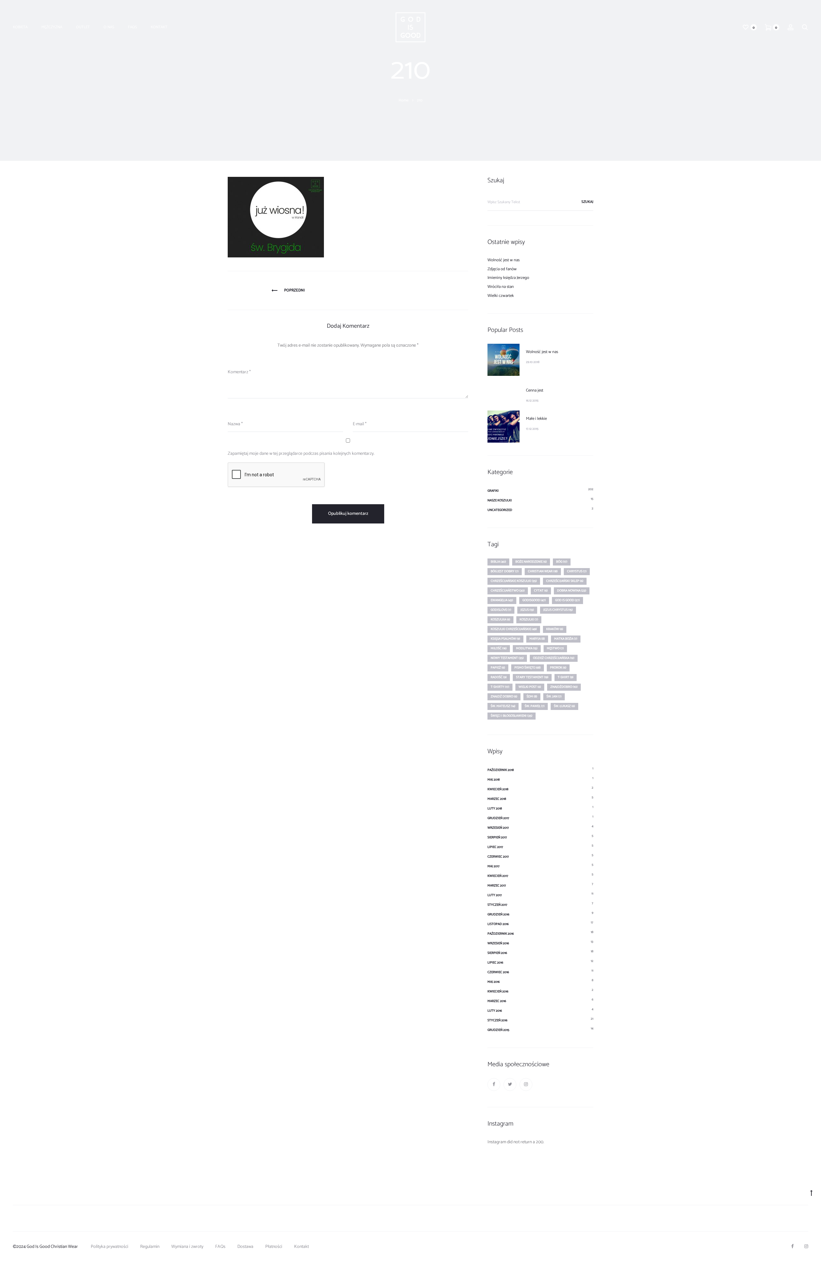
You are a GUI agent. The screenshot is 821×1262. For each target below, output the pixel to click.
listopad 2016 (498, 924)
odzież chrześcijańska (553, 658)
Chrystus (577, 571)
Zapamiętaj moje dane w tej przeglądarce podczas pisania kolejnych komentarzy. (301, 453)
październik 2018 (500, 770)
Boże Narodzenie (531, 561)
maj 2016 (493, 981)
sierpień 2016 (497, 952)
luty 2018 (494, 808)
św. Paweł (535, 706)
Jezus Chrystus (558, 609)
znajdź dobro (504, 696)
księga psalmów (505, 638)
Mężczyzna (51, 27)
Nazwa (235, 424)
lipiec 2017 (495, 847)
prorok (558, 667)
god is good (567, 600)
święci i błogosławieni (511, 715)
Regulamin (149, 1246)
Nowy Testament (507, 658)
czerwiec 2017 (498, 856)
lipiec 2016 (495, 962)
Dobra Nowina (571, 590)
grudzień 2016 (498, 914)
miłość (499, 648)
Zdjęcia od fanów (502, 269)
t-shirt (565, 677)
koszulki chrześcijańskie (514, 629)
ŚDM (532, 696)
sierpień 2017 (497, 837)
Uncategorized (499, 510)
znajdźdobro (564, 686)
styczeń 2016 (497, 1020)
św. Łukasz (564, 706)
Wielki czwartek (500, 295)
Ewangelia (502, 600)
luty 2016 (494, 1010)
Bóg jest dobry (505, 571)
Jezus (527, 609)
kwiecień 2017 (497, 875)
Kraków (554, 629)
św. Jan (554, 696)
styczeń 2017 (497, 904)
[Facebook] (493, 1084)
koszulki (529, 619)
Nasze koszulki (499, 500)
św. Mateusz (503, 706)
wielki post (530, 686)
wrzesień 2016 (498, 943)
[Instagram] (526, 1084)
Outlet (83, 27)
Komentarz (239, 372)
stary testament (532, 677)
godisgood (534, 600)
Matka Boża (565, 638)
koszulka (500, 619)
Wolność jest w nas (503, 260)
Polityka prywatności (109, 1246)
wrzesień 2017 (498, 827)
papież (498, 667)
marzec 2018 (496, 798)
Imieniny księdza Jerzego (508, 277)
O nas (109, 27)
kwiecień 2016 (497, 991)
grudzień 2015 (498, 1030)
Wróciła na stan (500, 286)
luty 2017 (494, 895)
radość (499, 677)
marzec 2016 (496, 1001)
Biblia (498, 561)
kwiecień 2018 (497, 789)
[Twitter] (510, 1084)
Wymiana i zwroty (187, 1246)
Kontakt (159, 27)
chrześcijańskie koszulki (514, 580)
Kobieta (20, 27)
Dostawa (245, 1246)
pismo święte (527, 667)
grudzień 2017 (498, 818)
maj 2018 (493, 779)
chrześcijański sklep (564, 580)
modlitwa (526, 648)
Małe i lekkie (536, 418)
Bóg (561, 561)
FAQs (132, 27)
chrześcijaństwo (508, 590)
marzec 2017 (496, 885)
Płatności (273, 1246)
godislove (501, 609)
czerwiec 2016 (498, 972)
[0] (745, 27)
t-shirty (500, 686)
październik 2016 (500, 933)
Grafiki (493, 490)
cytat (541, 590)
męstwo (555, 648)
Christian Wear (543, 571)
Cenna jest (534, 390)
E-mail (360, 424)
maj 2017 (493, 866)
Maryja (537, 638)
